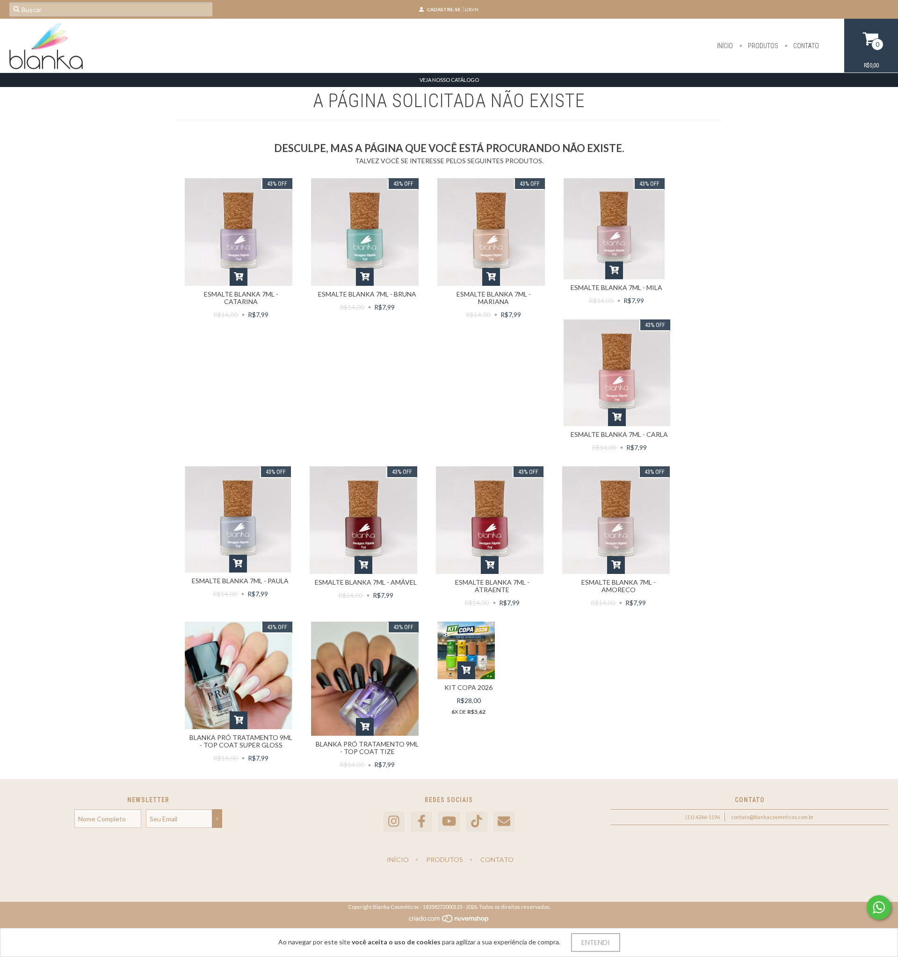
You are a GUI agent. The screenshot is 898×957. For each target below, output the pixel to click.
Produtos (762, 46)
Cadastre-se (444, 9)
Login (471, 9)
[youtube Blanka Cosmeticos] (449, 822)
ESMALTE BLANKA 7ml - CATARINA (241, 297)
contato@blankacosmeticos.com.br (772, 817)
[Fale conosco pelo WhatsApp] (879, 907)
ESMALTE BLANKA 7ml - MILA (616, 287)
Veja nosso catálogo (449, 80)
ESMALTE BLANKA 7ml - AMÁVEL (366, 582)
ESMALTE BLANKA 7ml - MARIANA (493, 297)
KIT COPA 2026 (468, 687)
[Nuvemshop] (449, 921)
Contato (805, 46)
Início (725, 46)
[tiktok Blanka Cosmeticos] (476, 822)
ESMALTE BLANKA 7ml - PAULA (240, 581)
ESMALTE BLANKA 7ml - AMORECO (618, 586)
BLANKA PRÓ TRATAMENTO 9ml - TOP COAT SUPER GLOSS (240, 741)
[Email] (504, 822)
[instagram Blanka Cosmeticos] (394, 822)
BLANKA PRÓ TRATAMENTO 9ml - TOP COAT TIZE (367, 747)
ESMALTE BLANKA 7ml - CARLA (619, 434)
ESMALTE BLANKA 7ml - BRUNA (367, 294)
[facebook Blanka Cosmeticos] (421, 822)
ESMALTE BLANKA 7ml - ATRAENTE (492, 586)
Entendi (595, 942)
